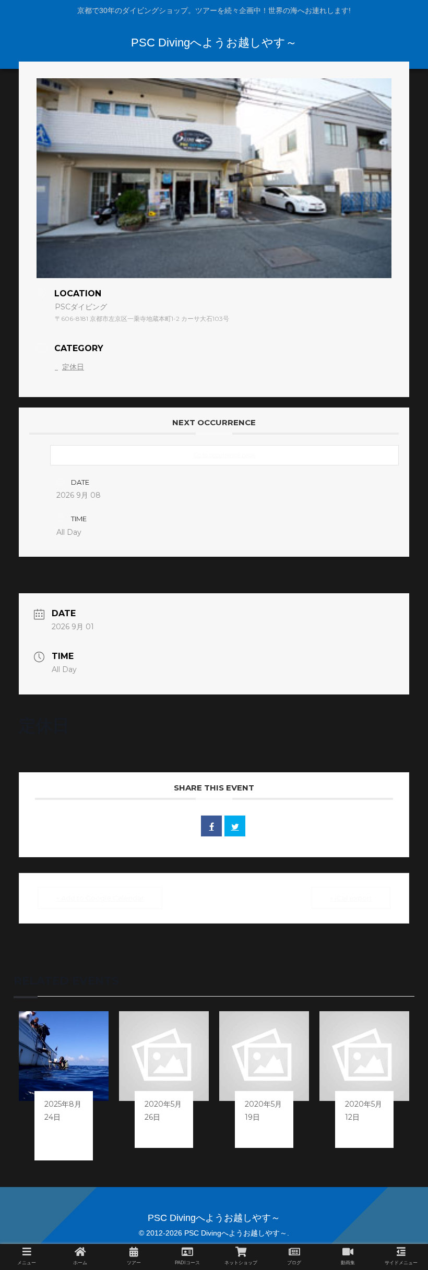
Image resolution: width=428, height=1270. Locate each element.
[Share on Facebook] (211, 826)
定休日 (73, 367)
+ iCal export (351, 898)
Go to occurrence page (224, 455)
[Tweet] (234, 826)
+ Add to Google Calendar (100, 898)
